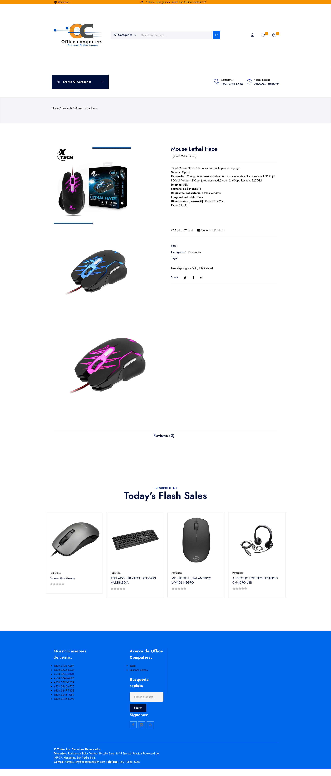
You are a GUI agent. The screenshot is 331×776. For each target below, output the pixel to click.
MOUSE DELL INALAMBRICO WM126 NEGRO (191, 580)
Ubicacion (63, 2)
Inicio (133, 666)
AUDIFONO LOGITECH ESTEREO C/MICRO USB (255, 580)
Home (55, 108)
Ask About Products (212, 230)
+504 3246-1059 (64, 695)
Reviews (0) (163, 435)
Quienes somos (139, 670)
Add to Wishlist (183, 230)
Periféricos (194, 252)
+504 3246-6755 (64, 686)
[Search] (216, 35)
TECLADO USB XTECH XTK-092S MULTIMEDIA (133, 580)
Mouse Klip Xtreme (62, 578)
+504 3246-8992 (64, 699)
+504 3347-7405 (64, 691)
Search (138, 708)
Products (67, 108)
